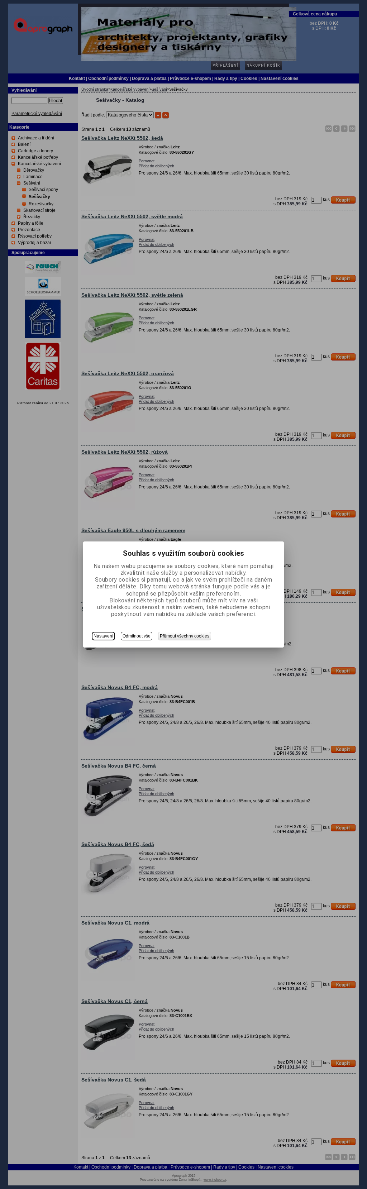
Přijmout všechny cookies (184, 636)
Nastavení (103, 636)
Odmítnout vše (137, 636)
